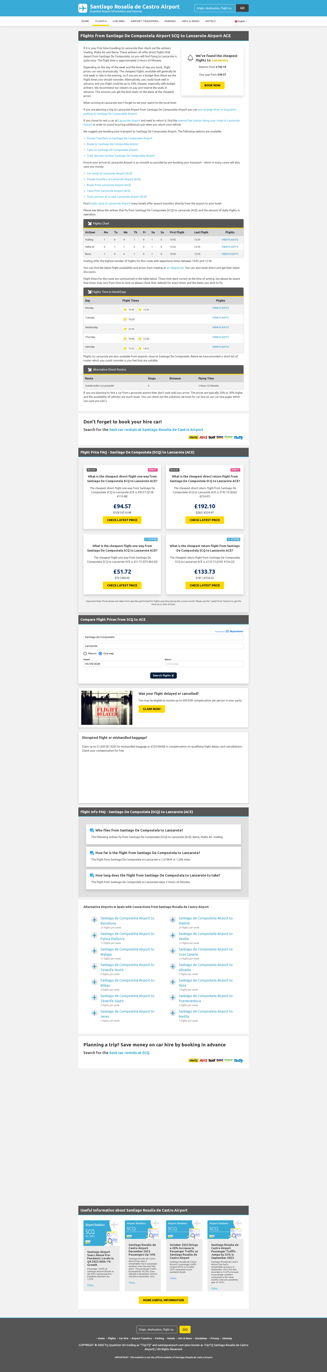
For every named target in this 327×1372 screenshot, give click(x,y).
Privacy (215, 1338)
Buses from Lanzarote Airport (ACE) (109, 185)
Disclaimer (201, 1338)
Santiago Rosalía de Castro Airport (135, 8)
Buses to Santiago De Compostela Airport (112, 144)
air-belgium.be (175, 267)
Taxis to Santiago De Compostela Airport (112, 149)
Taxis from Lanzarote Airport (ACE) (108, 190)
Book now (212, 85)
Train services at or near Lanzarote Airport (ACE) (117, 196)
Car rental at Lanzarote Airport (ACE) (109, 173)
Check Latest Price (122, 520)
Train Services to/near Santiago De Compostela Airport (121, 155)
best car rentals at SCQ (129, 1052)
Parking (170, 21)
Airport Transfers (144, 21)
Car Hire (118, 21)
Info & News (190, 21)
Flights (100, 21)
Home (85, 21)
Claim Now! (152, 708)
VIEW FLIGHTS (230, 239)
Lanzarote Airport (129, 120)
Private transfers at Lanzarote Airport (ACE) (114, 179)
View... (91, 1285)
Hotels (210, 21)
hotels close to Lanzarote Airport (109, 203)
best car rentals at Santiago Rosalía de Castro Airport (156, 429)
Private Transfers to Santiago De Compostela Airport (119, 138)
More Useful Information (163, 1300)
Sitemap (227, 1338)
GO (242, 8)
